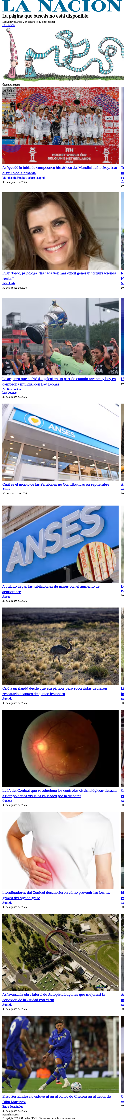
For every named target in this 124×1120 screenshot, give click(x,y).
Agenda (7, 698)
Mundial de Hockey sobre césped (23, 178)
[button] (60, 126)
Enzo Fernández (12, 1106)
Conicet (7, 801)
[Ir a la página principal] (62, 11)
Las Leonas (9, 392)
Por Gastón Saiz (11, 389)
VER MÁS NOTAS (10, 1115)
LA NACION (8, 25)
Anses (6, 489)
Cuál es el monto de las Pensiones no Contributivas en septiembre (55, 484)
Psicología (8, 283)
